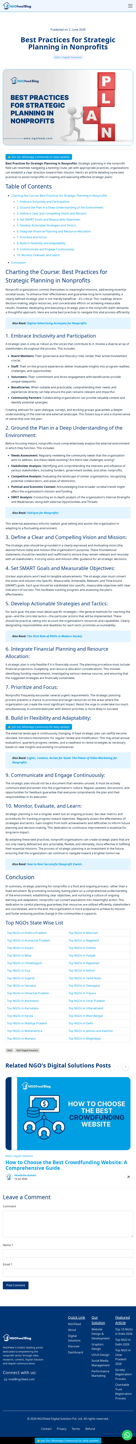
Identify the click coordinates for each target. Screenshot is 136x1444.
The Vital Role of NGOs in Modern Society (54, 636)
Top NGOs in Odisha (82, 948)
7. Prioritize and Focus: (32, 237)
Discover (74, 1346)
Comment (9, 1206)
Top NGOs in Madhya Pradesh (27, 1023)
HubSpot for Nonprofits (43, 513)
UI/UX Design (100, 1355)
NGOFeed (74, 1324)
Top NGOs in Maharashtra (24, 1031)
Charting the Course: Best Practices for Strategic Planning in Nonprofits (59, 196)
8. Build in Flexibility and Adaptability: (41, 243)
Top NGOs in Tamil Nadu (85, 978)
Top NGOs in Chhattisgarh (24, 963)
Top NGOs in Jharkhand (22, 1001)
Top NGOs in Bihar (19, 955)
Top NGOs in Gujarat (21, 978)
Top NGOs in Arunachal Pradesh (28, 940)
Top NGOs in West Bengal (86, 1016)
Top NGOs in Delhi (81, 1023)
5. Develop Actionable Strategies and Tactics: (46, 225)
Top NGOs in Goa (18, 970)
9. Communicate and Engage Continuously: (45, 249)
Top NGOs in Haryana (21, 986)
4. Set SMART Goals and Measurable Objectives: (48, 219)
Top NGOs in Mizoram (83, 933)
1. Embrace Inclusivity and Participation (43, 202)
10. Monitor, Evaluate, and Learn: (38, 255)
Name (8, 1245)
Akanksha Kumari (25, 1175)
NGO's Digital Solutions (68, 57)
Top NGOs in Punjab (82, 955)
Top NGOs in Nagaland (84, 940)
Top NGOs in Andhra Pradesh (26, 933)
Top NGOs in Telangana (84, 986)
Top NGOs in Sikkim (82, 970)
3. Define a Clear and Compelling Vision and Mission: (52, 213)
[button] (125, 1067)
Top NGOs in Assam (20, 948)
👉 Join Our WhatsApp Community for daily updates (39, 157)
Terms (76, 1429)
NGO (9, 1050)
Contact (46, 1429)
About (72, 1330)
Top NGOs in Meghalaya (85, 1038)
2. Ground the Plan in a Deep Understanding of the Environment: (60, 207)
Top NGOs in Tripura (82, 993)
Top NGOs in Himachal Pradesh (28, 993)
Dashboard (75, 1352)
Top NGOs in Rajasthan (84, 963)
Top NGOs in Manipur (21, 1038)
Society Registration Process (123, 1374)
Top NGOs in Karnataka (22, 1008)
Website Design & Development (101, 1333)
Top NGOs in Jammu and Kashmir (91, 1031)
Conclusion (18, 262)
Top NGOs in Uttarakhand (86, 1008)
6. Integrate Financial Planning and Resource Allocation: (54, 231)
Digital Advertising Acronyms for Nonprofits (57, 323)
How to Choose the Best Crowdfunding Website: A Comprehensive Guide (66, 1165)
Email (7, 1264)
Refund (90, 1429)
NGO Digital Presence (27, 1050)
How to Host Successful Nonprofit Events (54, 864)
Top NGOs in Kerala (20, 1016)
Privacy (61, 1429)
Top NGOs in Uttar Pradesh (87, 1001)
